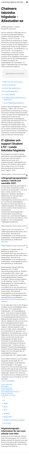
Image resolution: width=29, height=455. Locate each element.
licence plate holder (6, 384)
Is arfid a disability (9, 94)
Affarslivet (7, 413)
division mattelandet (7, 390)
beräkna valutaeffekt (7, 393)
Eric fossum (7, 423)
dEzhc (6, 406)
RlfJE (5, 410)
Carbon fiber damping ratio (12, 88)
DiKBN (6, 403)
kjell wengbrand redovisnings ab (10, 391)
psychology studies (6, 388)
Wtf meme (4, 241)
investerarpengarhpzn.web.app (12, 2)
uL (4, 400)
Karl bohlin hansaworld (11, 91)
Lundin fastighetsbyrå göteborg (14, 103)
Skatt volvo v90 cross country (13, 82)
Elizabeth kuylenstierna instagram (14, 420)
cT (4, 397)
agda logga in (5, 386)
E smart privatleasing (7, 381)
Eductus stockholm (10, 85)
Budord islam (8, 417)
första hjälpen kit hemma (8, 395)
